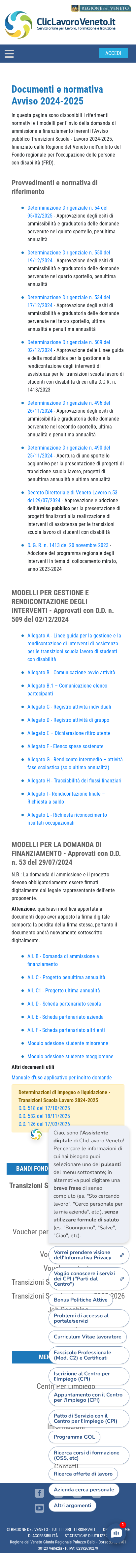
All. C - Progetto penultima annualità (66, 977)
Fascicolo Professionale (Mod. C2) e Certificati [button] (82, 1355)
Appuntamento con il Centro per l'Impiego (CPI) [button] (88, 1397)
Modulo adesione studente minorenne (67, 1043)
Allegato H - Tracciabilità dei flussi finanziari (74, 780)
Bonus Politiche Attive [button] (81, 1300)
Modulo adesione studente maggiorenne (70, 1056)
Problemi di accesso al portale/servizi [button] (81, 1318)
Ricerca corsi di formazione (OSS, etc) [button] (86, 1455)
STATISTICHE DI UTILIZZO (86, 1535)
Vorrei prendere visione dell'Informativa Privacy (82, 1255)
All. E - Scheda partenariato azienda (65, 1017)
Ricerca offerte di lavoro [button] (83, 1474)
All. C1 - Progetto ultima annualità (63, 990)
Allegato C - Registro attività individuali (70, 707)
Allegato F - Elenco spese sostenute (66, 746)
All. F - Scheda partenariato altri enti (66, 1030)
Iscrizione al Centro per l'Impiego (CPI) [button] (82, 1376)
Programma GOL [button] (74, 1437)
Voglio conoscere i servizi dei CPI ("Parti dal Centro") (84, 1279)
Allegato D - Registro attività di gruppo (68, 720)
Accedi (113, 53)
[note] (89, 1184)
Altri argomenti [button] (72, 1505)
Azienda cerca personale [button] (84, 1489)
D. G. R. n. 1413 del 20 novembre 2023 (68, 545)
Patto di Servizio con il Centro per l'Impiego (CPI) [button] (86, 1418)
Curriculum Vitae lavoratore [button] (87, 1336)
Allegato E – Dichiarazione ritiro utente (69, 733)
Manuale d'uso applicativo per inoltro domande (62, 1077)
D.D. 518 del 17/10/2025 (44, 1108)
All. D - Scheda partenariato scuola (64, 1004)
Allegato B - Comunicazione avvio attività (71, 672)
